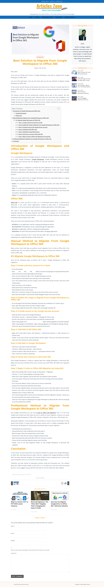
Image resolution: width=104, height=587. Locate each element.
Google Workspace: (21, 113)
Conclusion (16, 141)
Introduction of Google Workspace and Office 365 (26, 111)
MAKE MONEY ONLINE (47, 17)
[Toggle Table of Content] (57, 108)
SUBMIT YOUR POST (70, 17)
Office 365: (19, 115)
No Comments (40, 478)
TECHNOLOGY (58, 17)
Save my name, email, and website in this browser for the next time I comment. (30, 550)
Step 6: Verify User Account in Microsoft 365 (31, 134)
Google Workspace (38, 159)
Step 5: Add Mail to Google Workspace (29, 132)
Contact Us (52, 1)
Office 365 (14, 202)
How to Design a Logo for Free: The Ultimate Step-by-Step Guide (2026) (84, 86)
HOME (30, 17)
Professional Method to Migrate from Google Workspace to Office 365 (32, 139)
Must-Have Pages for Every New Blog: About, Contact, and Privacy (84, 79)
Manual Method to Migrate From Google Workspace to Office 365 (31, 118)
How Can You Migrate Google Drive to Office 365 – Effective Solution (59, 504)
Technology (40, 57)
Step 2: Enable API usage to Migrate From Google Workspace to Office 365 (39, 125)
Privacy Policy (45, 1)
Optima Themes (25, 584)
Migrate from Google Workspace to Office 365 (22, 474)
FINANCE (37, 17)
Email (13, 533)
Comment (14, 553)
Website (13, 540)
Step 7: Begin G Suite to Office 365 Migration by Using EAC (34, 136)
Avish (45, 68)
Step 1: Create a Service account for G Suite (30, 122)
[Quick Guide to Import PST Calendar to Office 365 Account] (14, 483)
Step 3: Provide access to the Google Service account (33, 127)
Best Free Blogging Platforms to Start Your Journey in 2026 (83, 99)
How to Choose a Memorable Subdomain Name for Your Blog (83, 92)
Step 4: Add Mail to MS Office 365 (28, 129)
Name (13, 526)
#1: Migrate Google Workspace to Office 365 (28, 120)
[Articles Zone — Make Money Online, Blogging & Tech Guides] (52, 8)
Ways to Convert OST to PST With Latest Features (19, 504)
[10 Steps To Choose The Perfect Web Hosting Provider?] (66, 483)
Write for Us (59, 1)
